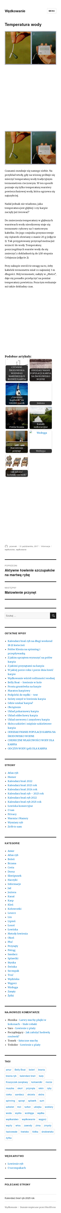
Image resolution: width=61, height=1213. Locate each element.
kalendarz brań (28, 1076)
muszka (10, 1088)
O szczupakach (17, 1167)
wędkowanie (21, 549)
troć (19, 1106)
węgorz (42, 1119)
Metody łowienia (18, 933)
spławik (32, 1100)
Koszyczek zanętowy (17, 1082)
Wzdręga (13, 987)
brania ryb (11, 1076)
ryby (49, 1088)
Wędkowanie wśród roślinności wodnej (31, 678)
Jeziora (12, 892)
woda (9, 1113)
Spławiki (13, 958)
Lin (10, 917)
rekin (41, 1088)
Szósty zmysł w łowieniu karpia (27, 698)
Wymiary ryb (15, 822)
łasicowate (11, 1131)
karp (41, 1076)
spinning (10, 1100)
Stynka (12, 962)
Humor (12, 777)
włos (18, 1125)
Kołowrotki (14, 908)
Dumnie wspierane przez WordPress (38, 1207)
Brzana (12, 863)
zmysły (47, 1125)
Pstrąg (11, 950)
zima (38, 1125)
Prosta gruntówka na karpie (24, 686)
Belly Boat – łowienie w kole (25, 682)
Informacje (45, 546)
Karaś (11, 896)
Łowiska (13, 929)
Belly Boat (20, 1069)
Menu (52, 10)
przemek (13, 546)
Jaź (9, 888)
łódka (35, 1131)
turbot (27, 1106)
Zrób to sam (15, 826)
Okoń (11, 937)
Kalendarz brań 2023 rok (22, 785)
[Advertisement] (30, 100)
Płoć (10, 941)
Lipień (12, 921)
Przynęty (13, 946)
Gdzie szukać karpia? (20, 703)
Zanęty (12, 991)
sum (42, 1100)
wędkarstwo (10, 549)
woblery (49, 1106)
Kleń (10, 904)
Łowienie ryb (15, 1163)
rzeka (9, 1094)
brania (41, 1069)
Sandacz (12, 954)
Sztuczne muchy (28, 1040)
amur (8, 1069)
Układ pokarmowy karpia (23, 711)
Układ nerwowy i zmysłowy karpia (29, 719)
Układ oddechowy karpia (23, 715)
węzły (9, 1125)
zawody (28, 1125)
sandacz (19, 1094)
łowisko (25, 1131)
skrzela (31, 1094)
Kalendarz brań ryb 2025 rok (24, 801)
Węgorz (12, 983)
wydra (18, 1113)
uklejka (37, 1106)
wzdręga (29, 1113)
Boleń (11, 859)
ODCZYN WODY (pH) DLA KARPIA (27, 748)
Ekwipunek (14, 875)
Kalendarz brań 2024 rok (22, 789)
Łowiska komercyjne (20, 805)
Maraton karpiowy (19, 690)
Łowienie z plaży (25, 1028)
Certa (11, 867)
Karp (11, 900)
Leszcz (12, 912)
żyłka (9, 1137)
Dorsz (11, 871)
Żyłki (11, 995)
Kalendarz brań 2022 (20, 781)
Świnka (12, 966)
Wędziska (13, 979)
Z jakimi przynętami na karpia (26, 665)
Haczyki (12, 879)
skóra (41, 1094)
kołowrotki (36, 1082)
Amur (11, 850)
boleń (32, 1069)
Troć (10, 974)
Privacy (12, 814)
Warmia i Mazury (18, 818)
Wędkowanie (15, 10)
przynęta (30, 1088)
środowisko (48, 1131)
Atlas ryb (13, 772)
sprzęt (21, 1100)
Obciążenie (14, 707)
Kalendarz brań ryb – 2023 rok (26, 793)
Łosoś (11, 925)
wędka (40, 1113)
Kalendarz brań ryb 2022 (22, 797)
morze (49, 1082)
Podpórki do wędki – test (23, 694)
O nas (11, 810)
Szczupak (13, 970)
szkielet (10, 1106)
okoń (20, 1088)
